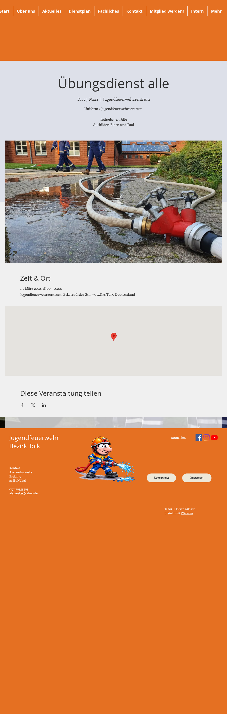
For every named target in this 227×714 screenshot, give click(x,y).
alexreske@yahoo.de (23, 493)
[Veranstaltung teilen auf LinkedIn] (44, 405)
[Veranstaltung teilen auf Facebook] (22, 405)
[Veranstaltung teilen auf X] (33, 405)
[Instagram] (206, 437)
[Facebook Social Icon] (199, 437)
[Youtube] (214, 437)
